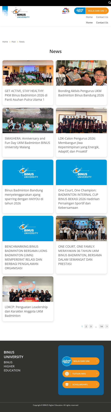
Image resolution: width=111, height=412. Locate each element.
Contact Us (102, 17)
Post (14, 41)
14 (101, 326)
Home (89, 17)
